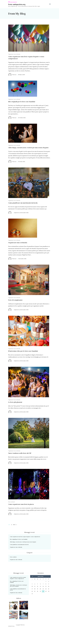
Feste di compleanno (15, 300)
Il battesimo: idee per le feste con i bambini (23, 351)
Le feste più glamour (15, 402)
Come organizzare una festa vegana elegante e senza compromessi (26, 58)
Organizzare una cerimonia (14, 54)
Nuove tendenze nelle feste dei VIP (19, 453)
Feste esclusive (11, 501)
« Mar (32, 576)
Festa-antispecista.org (16, 4)
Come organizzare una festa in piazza (21, 504)
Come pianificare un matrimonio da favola (23, 203)
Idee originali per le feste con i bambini (21, 102)
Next (14, 524)
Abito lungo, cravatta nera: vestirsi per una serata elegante (28, 148)
